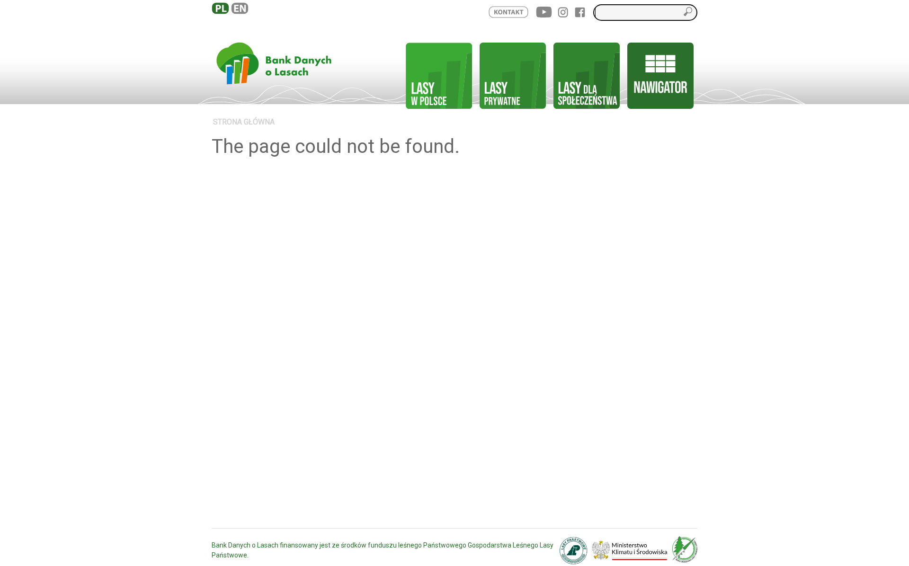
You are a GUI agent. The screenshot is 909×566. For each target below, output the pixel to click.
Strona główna (244, 121)
